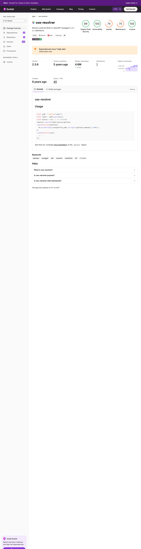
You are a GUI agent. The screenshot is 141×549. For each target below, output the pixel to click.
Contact (92, 9)
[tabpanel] (85, 122)
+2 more (83, 158)
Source (132, 89)
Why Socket (46, 9)
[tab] (38, 89)
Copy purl (59, 35)
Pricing (80, 9)
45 (55, 81)
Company (60, 9)
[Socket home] (9, 9)
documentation (60, 145)
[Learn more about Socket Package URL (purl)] (64, 35)
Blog (71, 9)
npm (33, 16)
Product (33, 9)
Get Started (130, 9)
